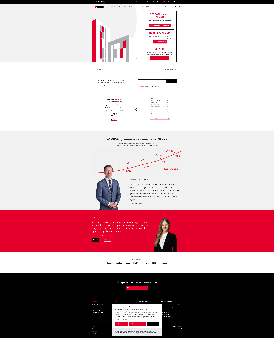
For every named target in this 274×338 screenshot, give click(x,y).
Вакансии (95, 240)
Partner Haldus (167, 1)
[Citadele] (118, 263)
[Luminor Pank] (145, 263)
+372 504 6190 (96, 310)
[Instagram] (178, 328)
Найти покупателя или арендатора (160, 25)
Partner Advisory (177, 1)
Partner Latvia (165, 314)
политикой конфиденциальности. (141, 334)
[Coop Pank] (127, 263)
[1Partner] (99, 7)
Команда (107, 240)
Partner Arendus (157, 1)
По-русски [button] (178, 6)
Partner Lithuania (165, 316)
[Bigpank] (110, 263)
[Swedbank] (163, 263)
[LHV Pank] (135, 263)
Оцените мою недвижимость (159, 58)
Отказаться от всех (137, 324)
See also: (138, 1)
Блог (99, 70)
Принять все (121, 324)
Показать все (155, 113)
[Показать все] (114, 107)
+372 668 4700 (96, 308)
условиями (142, 86)
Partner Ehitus (146, 1)
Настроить (153, 324)
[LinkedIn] (181, 328)
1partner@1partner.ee (97, 312)
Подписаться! (172, 81)
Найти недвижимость (160, 42)
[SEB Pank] (154, 263)
